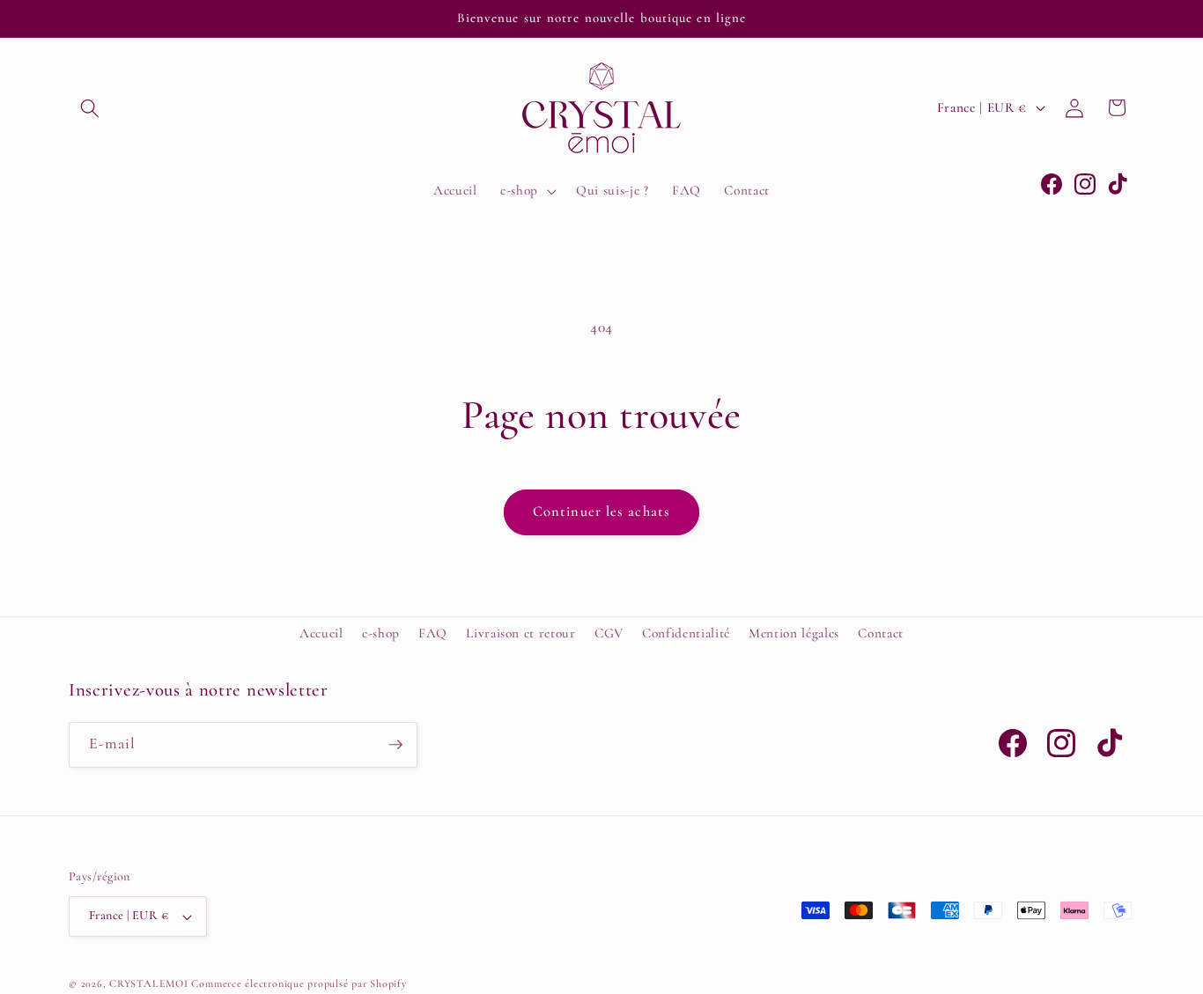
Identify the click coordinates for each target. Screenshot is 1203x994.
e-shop (381, 633)
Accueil (321, 633)
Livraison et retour (521, 633)
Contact (881, 633)
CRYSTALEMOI (148, 983)
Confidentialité (686, 633)
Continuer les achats (601, 511)
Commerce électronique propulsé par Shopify (298, 983)
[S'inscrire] (395, 745)
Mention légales (794, 633)
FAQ (432, 633)
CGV (609, 633)
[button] (90, 107)
